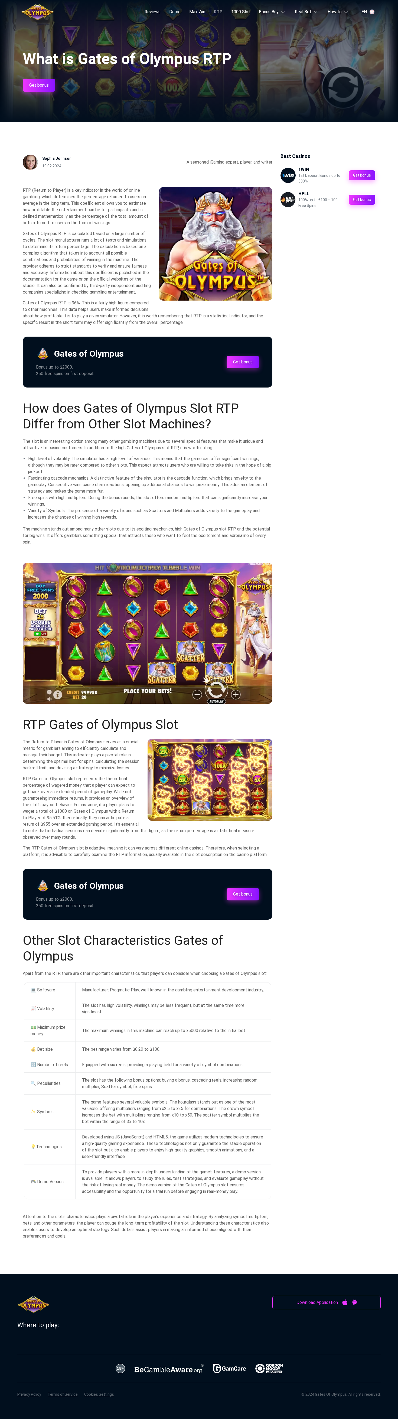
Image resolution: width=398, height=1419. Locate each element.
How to (335, 11)
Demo (175, 11)
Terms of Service (63, 1394)
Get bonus (39, 85)
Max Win (197, 11)
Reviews (153, 11)
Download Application (317, 1302)
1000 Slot (240, 11)
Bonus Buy (269, 11)
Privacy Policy (29, 1394)
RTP (218, 11)
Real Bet (303, 11)
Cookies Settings (99, 1394)
